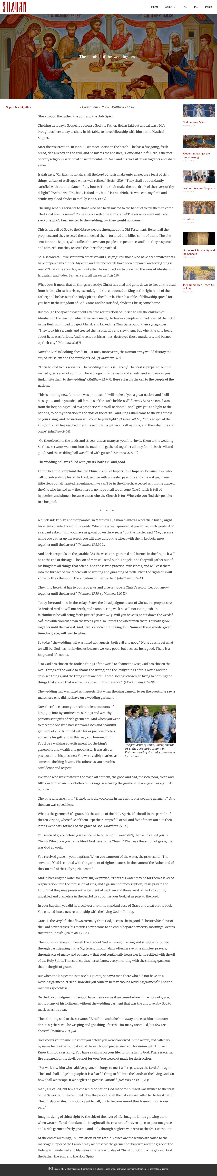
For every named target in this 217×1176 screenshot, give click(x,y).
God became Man (193, 122)
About (168, 6)
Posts (208, 6)
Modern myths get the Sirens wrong (196, 155)
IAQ (196, 6)
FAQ (184, 6)
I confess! (189, 219)
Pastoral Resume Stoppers (199, 188)
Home (154, 6)
